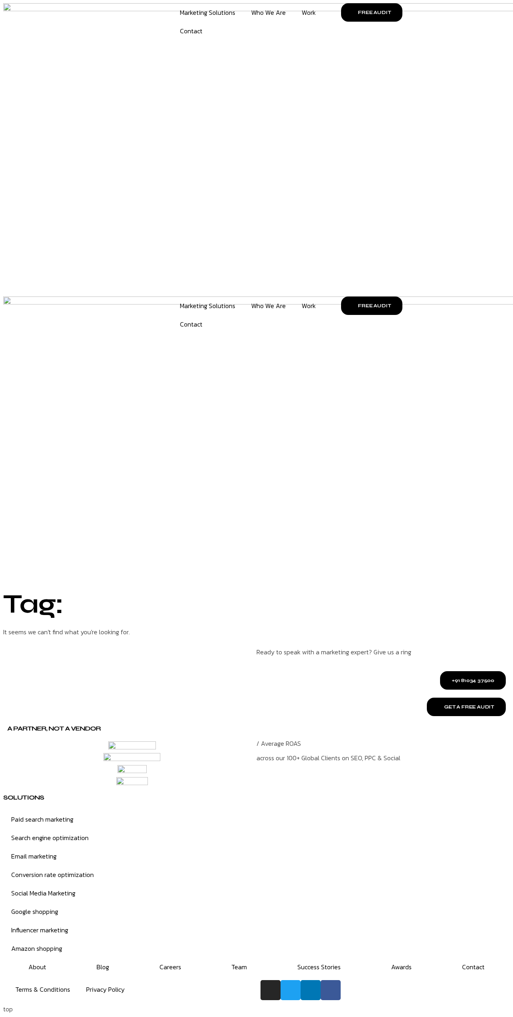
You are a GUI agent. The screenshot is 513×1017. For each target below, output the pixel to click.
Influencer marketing (39, 930)
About (37, 967)
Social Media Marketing (43, 893)
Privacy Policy (105, 989)
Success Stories (319, 967)
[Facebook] (331, 990)
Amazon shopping (36, 948)
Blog (103, 967)
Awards (401, 967)
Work (309, 12)
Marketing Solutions (207, 12)
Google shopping (34, 911)
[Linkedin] (311, 990)
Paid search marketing (42, 819)
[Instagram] (271, 990)
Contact (191, 31)
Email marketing (34, 856)
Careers (170, 967)
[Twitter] (291, 990)
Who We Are (268, 12)
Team (239, 967)
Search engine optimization (50, 837)
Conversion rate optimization (52, 874)
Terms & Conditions (42, 989)
